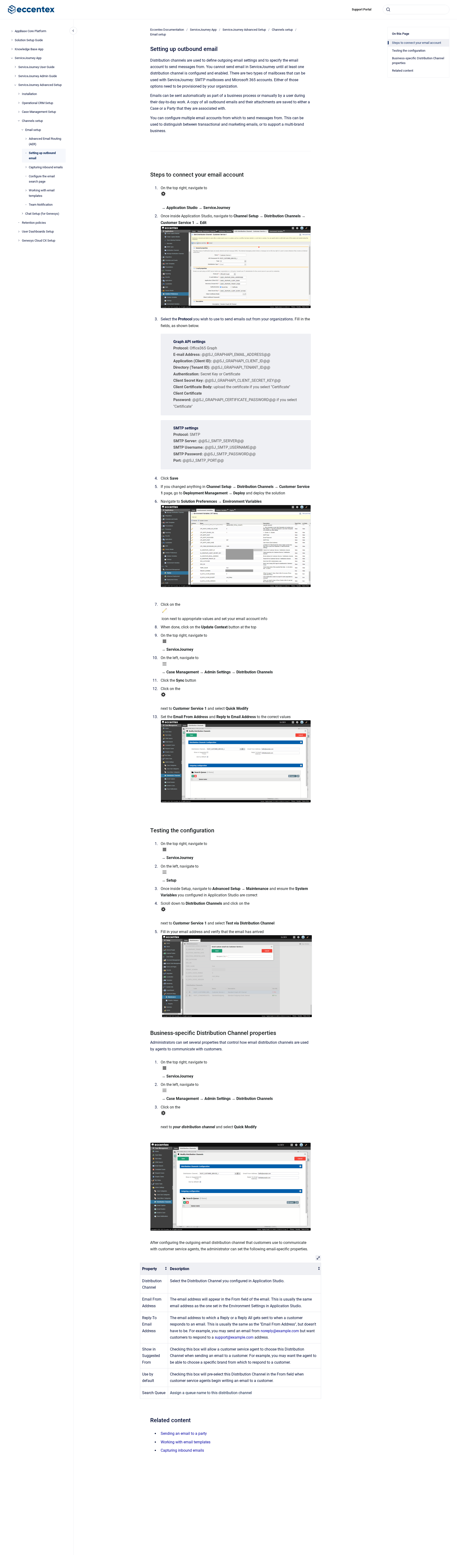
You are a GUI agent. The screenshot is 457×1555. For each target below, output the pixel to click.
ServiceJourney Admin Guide (37, 76)
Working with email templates (42, 193)
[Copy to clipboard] (148, 174)
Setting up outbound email (42, 155)
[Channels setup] (19, 121)
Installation (29, 94)
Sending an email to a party (184, 1433)
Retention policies (34, 222)
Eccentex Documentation (167, 29)
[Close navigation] (73, 31)
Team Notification (41, 204)
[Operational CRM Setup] (19, 103)
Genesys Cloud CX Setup (38, 240)
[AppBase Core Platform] (12, 31)
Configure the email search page (42, 178)
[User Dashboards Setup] (19, 231)
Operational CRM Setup (37, 102)
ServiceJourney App (28, 58)
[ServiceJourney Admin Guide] (15, 76)
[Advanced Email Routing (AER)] (26, 139)
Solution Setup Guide (29, 40)
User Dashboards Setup (38, 231)
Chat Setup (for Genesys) (42, 213)
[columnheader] (154, 1269)
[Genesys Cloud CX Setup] (19, 240)
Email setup (33, 129)
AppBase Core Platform (30, 31)
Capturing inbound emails (46, 167)
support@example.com (234, 1337)
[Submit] (388, 9)
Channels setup (32, 121)
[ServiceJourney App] (12, 58)
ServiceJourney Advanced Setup (40, 85)
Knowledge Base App (29, 49)
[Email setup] (22, 130)
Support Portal (361, 9)
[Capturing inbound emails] (26, 167)
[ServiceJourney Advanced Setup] (15, 85)
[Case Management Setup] (19, 112)
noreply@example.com (280, 1331)
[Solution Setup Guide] (12, 40)
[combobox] (416, 9)
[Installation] (19, 94)
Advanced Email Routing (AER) (45, 141)
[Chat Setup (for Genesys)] (22, 213)
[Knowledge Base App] (12, 49)
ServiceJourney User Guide (36, 67)
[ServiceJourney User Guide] (15, 67)
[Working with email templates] (26, 190)
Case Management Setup (39, 112)
